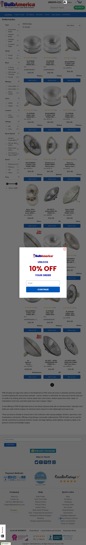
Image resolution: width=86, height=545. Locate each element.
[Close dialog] (65, 249)
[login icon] (65, 2)
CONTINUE (43, 289)
